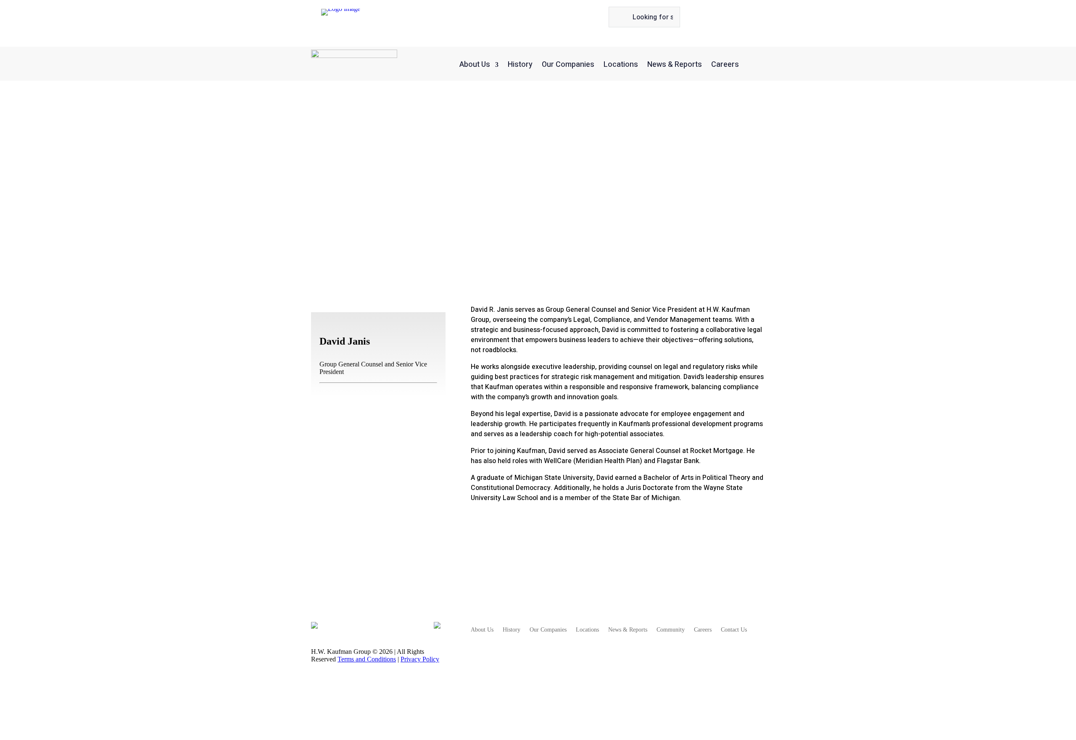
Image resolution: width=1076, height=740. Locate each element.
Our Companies (568, 64)
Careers (725, 64)
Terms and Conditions (367, 659)
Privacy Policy (420, 659)
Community (671, 630)
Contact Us (734, 630)
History (520, 64)
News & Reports (674, 64)
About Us (474, 64)
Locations (621, 64)
